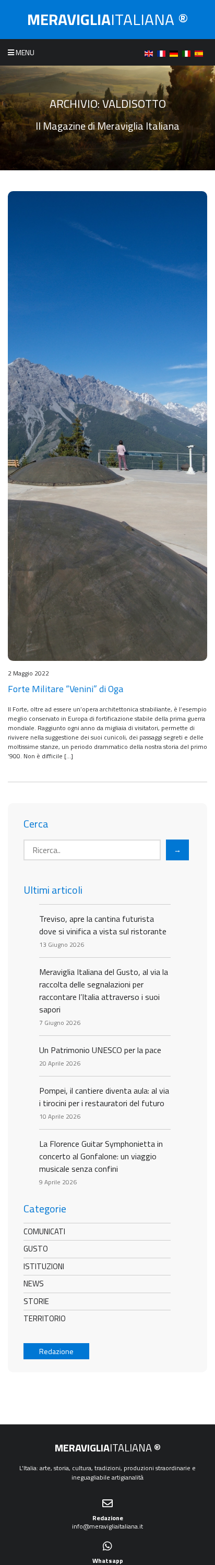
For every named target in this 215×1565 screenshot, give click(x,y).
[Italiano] (188, 52)
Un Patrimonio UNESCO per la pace (100, 1050)
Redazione (56, 1351)
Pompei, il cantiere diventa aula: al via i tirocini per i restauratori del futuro (104, 1096)
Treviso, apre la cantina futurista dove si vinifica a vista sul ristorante (102, 924)
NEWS (33, 1283)
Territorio (44, 1318)
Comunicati (44, 1231)
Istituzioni (43, 1266)
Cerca (36, 824)
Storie (36, 1301)
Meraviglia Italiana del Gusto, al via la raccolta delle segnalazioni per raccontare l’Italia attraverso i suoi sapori (103, 991)
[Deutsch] (176, 52)
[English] (151, 52)
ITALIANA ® (107, 19)
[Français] (163, 52)
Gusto (35, 1249)
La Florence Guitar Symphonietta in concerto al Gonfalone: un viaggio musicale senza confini (101, 1156)
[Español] (201, 52)
